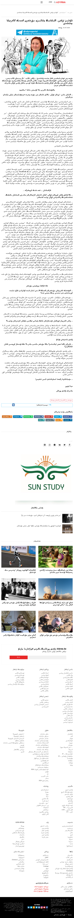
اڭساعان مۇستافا (55, 400)
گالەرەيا (63, 400)
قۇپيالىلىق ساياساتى (59, 915)
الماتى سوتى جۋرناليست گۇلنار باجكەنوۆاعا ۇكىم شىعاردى (20, 636)
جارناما (70, 915)
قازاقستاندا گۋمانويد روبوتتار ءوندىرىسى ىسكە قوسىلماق (20, 571)
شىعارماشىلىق (62, 13)
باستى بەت (70, 13)
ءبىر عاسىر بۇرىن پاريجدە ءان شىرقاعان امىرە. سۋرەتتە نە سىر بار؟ (41, 516)
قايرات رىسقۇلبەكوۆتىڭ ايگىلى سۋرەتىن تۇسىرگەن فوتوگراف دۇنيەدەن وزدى (19, 604)
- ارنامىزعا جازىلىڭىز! (43, 405)
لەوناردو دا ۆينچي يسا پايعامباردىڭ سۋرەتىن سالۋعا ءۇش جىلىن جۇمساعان (39, 526)
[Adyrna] (63, 2)
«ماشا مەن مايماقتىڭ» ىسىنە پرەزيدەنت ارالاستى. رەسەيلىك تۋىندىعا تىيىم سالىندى (56, 571)
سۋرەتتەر (69, 400)
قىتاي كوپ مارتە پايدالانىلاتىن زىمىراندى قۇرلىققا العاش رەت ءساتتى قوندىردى (56, 604)
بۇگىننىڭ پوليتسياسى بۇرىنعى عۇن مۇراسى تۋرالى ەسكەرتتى (56, 636)
